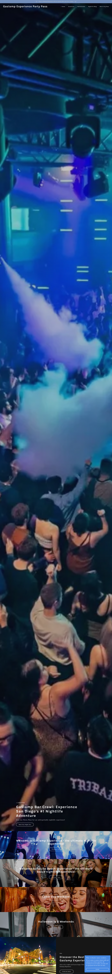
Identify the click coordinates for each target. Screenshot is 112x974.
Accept (97, 969)
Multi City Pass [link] (104, 6)
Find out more (66, 971)
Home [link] (63, 6)
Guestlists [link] (71, 6)
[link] (25, 7)
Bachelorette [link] (81, 6)
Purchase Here (56, 849)
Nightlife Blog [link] (92, 6)
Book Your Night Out (25, 824)
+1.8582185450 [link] (20, 802)
